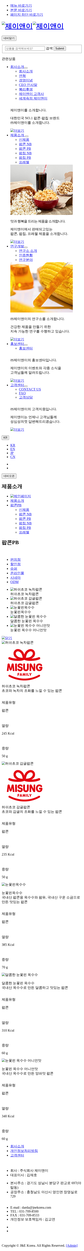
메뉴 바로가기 (21, 5)
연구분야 (26, 260)
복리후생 (26, 89)
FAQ (22, 393)
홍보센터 (26, 348)
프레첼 (24, 162)
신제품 (24, 139)
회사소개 (26, 71)
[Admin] (72, 1245)
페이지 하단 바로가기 (26, 14)
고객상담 (26, 397)
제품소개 (17, 500)
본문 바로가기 (21, 10)
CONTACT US (30, 389)
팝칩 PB (25, 157)
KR (5, 437)
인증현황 (26, 255)
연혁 (22, 76)
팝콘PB (16, 505)
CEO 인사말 (28, 85)
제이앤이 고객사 (31, 94)
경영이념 (26, 80)
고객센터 (17, 1155)
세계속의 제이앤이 (33, 98)
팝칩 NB (25, 153)
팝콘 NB (25, 144)
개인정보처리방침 (24, 1151)
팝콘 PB (25, 148)
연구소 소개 (28, 251)
